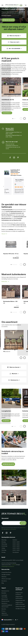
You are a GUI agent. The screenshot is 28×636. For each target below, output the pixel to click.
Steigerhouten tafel (20, 606)
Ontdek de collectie (8, 20)
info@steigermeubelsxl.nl (8, 566)
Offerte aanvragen (6, 578)
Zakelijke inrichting (20, 608)
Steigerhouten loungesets (19, 593)
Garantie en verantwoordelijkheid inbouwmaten (7, 605)
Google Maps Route (6, 572)
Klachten (4, 609)
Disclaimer (4, 581)
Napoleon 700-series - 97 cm (10, 253)
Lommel (14, 564)
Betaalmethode (5, 601)
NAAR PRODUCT (7, 112)
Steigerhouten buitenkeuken (19, 597)
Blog (3, 583)
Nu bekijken (6, 420)
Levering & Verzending (4, 596)
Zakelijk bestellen (6, 574)
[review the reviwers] (10, 184)
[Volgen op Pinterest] (18, 157)
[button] (24, 118)
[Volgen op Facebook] (10, 157)
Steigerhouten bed (20, 600)
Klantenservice (5, 591)
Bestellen (4, 593)
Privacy (3, 611)
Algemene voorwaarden (10, 529)
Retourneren (5, 599)
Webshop (4, 576)
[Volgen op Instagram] (14, 157)
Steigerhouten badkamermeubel (20, 603)
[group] (14, 342)
